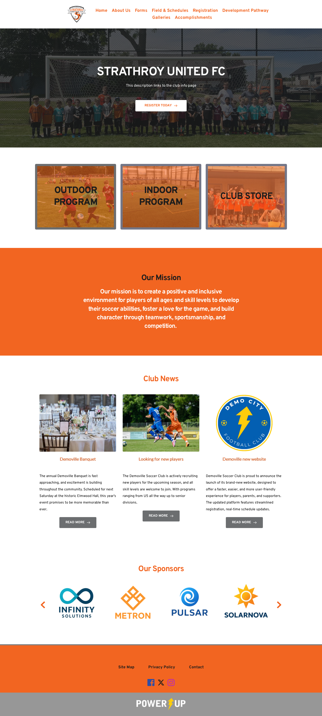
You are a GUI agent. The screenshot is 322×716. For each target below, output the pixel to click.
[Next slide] (279, 604)
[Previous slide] (42, 604)
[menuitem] (101, 10)
